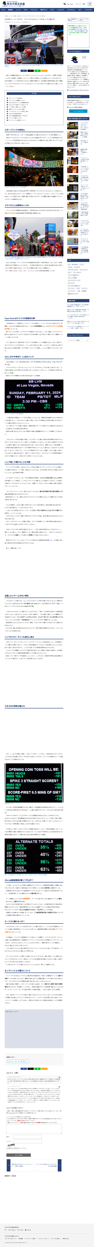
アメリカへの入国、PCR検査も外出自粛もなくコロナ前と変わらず (85, 232)
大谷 (79, 291)
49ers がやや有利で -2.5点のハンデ (18, 105)
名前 (8, 1136)
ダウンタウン (71, 283)
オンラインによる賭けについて (17, 120)
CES (69, 264)
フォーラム (70, 4)
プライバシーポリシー (43, 1238)
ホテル (25, 9)
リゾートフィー (72, 291)
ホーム (3, 9)
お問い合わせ (65, 1238)
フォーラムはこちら (78, 111)
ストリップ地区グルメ (73, 275)
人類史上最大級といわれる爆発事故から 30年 (84, 213)
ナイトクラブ (88, 9)
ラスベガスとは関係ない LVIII (17, 100)
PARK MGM (75, 264)
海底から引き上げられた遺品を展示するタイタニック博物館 (84, 134)
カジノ (80, 9)
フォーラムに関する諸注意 (75, 107)
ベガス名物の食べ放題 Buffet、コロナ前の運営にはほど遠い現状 (84, 250)
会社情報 (20, 1238)
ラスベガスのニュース (18, 22)
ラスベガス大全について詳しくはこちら (78, 90)
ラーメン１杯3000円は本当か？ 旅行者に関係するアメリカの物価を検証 (84, 206)
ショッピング (60, 9)
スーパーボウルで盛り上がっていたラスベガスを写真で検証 (46, 1165)
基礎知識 (10, 9)
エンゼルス (77, 267)
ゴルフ (69, 272)
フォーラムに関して (56, 1238)
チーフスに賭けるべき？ (15, 118)
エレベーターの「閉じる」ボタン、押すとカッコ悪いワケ (85, 187)
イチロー (70, 267)
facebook (21, 1230)
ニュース (18, 9)
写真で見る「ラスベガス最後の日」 (84, 142)
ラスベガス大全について (11, 1238)
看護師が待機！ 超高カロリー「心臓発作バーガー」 (84, 152)
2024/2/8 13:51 (16, 1076)
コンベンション (84, 269)
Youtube (29, 1230)
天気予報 (84, 291)
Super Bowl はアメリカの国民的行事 (18, 102)
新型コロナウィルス (73, 293)
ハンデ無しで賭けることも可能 (17, 107)
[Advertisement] (34, 294)
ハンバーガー (71, 288)
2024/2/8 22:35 (16, 1086)
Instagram (13, 1230)
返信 (59, 1077)
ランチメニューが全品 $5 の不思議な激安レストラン (85, 160)
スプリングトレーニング (74, 280)
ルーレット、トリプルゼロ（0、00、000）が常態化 (85, 241)
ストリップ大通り (72, 277)
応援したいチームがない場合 (17, 109)
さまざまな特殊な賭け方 (15, 113)
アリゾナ (81, 264)
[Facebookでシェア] (24, 71)
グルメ (52, 9)
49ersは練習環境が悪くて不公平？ (18, 116)
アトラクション (71, 9)
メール (8, 1141)
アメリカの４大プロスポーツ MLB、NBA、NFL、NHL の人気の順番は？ (84, 126)
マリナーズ (84, 288)
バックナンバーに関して (30, 1238)
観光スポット (44, 9)
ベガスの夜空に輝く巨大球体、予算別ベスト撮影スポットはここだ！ (84, 197)
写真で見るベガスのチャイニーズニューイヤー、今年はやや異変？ (22, 1165)
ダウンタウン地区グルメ (74, 285)
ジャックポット (77, 272)
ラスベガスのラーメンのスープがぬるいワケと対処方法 (85, 223)
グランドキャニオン (73, 269)
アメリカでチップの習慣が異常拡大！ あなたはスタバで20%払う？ (84, 179)
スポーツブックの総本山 (15, 98)
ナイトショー (34, 9)
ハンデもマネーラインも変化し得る (18, 111)
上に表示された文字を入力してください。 (16, 1148)
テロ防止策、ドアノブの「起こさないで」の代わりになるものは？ (85, 170)
